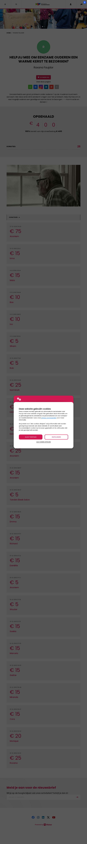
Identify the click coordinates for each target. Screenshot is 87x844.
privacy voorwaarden (48, 418)
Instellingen (56, 437)
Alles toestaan (30, 437)
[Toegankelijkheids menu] (84, 2)
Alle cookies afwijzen (43, 442)
